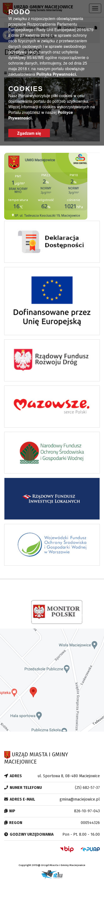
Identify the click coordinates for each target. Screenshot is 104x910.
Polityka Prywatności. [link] (56, 74)
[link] (52, 243)
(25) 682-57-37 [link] (87, 787)
